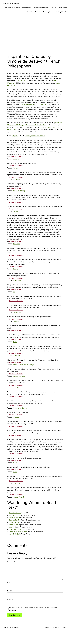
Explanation (17, 312)
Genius (15, 463)
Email (9, 591)
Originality (16, 191)
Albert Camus (13, 525)
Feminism (22, 376)
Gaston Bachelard (15, 529)
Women (15, 168)
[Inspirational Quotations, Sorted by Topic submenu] (53, 11)
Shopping (16, 417)
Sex (14, 292)
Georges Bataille (14, 520)
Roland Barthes (14, 515)
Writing (22, 191)
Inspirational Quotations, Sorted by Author (18, 7)
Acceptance (17, 280)
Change (15, 269)
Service (24, 408)
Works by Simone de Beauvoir (35, 136)
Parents (15, 497)
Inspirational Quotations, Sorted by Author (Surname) (50, 7)
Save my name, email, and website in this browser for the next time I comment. (33, 609)
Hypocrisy (16, 244)
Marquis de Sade (15, 534)
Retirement (16, 483)
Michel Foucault (14, 517)
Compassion (17, 408)
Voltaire (11, 527)
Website (10, 599)
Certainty (16, 387)
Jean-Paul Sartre (15, 513)
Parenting (22, 497)
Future (15, 365)
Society (15, 472)
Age (14, 179)
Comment (11, 562)
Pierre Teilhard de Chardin (18, 532)
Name (10, 582)
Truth (21, 387)
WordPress (63, 627)
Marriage (16, 159)
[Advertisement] (35, 33)
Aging (18, 179)
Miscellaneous (23, 365)
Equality (15, 211)
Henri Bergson (14, 522)
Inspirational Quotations (11, 3)
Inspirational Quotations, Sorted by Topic (40, 12)
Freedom (16, 321)
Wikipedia (15, 136)
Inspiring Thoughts (61, 12)
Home (15, 342)
